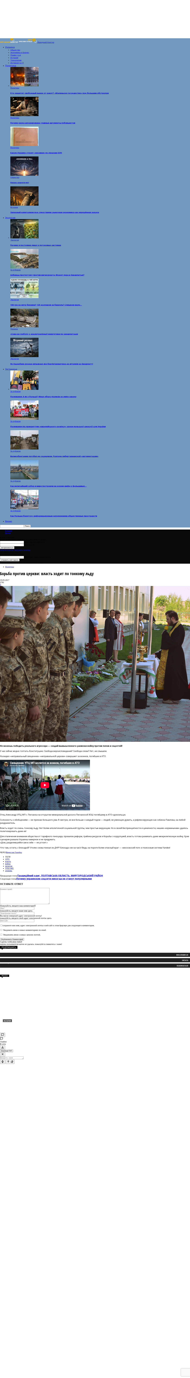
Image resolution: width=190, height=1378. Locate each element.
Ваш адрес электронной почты (37, 557)
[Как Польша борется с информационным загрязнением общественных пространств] (24, 508)
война (7, 864)
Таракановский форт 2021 (18, 1024)
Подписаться (182, 966)
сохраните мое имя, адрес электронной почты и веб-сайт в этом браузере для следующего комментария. (48, 925)
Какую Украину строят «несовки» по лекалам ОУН (36, 152)
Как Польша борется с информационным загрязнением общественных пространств (53, 516)
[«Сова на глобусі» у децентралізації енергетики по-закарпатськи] (24, 327)
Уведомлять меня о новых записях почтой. (22, 935)
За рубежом (15, 270)
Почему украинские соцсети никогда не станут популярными (54, 878)
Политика (10, 65)
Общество (15, 50)
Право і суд (15, 55)
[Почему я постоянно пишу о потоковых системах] (24, 238)
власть (8, 861)
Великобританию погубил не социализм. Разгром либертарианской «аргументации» (54, 456)
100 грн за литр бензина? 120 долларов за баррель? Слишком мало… (46, 304)
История (14, 57)
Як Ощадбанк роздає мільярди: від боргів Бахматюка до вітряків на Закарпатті (51, 364)
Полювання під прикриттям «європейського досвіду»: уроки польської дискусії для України (58, 426)
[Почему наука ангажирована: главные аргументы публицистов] (24, 115)
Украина (10, 47)
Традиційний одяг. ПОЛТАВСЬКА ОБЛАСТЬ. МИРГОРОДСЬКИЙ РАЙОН (60, 875)
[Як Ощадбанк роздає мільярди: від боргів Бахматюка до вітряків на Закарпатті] (24, 356)
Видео (8, 521)
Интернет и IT (17, 62)
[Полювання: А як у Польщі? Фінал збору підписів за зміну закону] (24, 389)
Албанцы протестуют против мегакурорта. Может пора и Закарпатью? (47, 275)
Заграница (11, 369)
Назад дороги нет (19, 182)
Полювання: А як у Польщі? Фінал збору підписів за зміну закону (43, 396)
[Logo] (9, 42)
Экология (10, 217)
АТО (7, 859)
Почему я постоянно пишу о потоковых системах (35, 245)
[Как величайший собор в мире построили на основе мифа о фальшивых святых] (24, 479)
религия (8, 866)
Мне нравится (182, 955)
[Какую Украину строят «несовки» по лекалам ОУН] (24, 145)
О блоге (8, 531)
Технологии (15, 60)
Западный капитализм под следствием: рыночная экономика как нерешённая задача (54, 212)
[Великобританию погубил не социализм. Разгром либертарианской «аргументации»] (24, 449)
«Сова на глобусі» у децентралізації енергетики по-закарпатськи (44, 334)
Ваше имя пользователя (34, 542)
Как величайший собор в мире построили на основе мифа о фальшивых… (48, 486)
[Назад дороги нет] (24, 175)
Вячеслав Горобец (14, 852)
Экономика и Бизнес (19, 52)
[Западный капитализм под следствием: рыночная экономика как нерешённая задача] (24, 205)
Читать (185, 960)
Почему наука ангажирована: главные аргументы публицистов (42, 123)
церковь (8, 871)
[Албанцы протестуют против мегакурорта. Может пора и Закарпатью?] (24, 268)
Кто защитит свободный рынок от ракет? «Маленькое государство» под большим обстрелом (59, 93)
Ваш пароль (29, 545)
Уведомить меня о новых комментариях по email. (24, 930)
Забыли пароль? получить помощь (15, 550)
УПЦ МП (9, 868)
